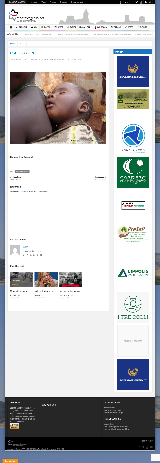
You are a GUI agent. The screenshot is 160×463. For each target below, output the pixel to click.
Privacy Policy (147, 441)
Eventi (73, 27)
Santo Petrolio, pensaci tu (148, 34)
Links (44, 2)
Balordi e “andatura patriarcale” (125, 34)
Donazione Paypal (78, 2)
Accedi (54, 2)
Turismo (143, 27)
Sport (60, 27)
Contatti (35, 2)
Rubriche (23, 27)
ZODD (25, 246)
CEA (36, 27)
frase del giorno (109, 424)
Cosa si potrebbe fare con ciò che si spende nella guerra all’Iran (92, 34)
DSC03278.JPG (100, 178)
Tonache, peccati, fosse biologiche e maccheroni (53, 34)
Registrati (64, 2)
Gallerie (86, 27)
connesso (24, 191)
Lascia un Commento (57, 59)
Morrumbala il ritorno (22, 171)
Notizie (47, 27)
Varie (22, 43)
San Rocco (102, 27)
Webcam (117, 27)
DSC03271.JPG (16, 178)
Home (12, 43)
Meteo (130, 27)
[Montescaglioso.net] (26, 15)
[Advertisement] (107, 23)
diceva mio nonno (109, 408)
